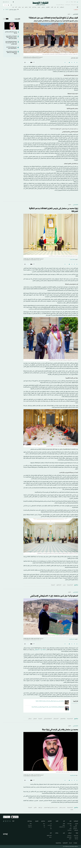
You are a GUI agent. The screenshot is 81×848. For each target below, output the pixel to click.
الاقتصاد (52, 7)
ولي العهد (40, 807)
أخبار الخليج (59, 585)
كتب (51, 823)
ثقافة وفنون (47, 7)
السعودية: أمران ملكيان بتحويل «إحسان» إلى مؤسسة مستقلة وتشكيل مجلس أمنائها (11, 37)
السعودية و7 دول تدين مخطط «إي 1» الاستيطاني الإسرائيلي (54, 596)
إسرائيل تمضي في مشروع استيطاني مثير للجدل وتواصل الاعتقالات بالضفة (50, 701)
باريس (64, 585)
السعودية (53, 585)
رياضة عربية (76, 837)
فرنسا (72, 809)
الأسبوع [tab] (4, 18)
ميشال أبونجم (72, 259)
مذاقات (31, 823)
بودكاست (19, 7)
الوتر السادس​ (50, 825)
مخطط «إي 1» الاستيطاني (40, 649)
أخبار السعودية (70, 585)
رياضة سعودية (76, 835)
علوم (44, 825)
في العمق (26, 7)
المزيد (13, 7)
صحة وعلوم (43, 7)
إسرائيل (29, 718)
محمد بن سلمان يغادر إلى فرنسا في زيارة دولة (60, 729)
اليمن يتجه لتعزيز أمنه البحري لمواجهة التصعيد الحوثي (11, 47)
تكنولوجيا (39, 7)
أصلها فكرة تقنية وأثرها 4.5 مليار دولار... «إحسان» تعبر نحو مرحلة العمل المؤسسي (11, 43)
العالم (57, 7)
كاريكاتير (64, 825)
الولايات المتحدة (69, 823)
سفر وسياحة (30, 825)
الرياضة (30, 7)
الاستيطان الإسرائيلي (48, 718)
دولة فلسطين (62, 718)
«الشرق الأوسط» (72, 639)
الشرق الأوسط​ (62, 7)
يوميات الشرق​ (34, 7)
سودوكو (50, 837)
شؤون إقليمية (76, 830)
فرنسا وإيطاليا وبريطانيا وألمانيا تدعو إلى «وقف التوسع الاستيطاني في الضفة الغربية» (48, 707)
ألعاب (16, 7)
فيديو (23, 7)
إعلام (51, 828)
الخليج (69, 14)
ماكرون (35, 807)
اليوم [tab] (7, 18)
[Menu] (77, 7)
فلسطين (35, 718)
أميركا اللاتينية (69, 830)
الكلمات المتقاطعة (49, 835)
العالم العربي (75, 14)
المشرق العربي (75, 828)
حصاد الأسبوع (69, 835)
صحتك (44, 823)
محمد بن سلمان (62, 807)
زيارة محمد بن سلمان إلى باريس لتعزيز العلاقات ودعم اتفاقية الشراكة (11, 52)
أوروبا (70, 825)
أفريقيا (70, 828)
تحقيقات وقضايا (69, 837)
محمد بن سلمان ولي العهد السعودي (51, 807)
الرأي (55, 7)
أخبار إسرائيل (55, 718)
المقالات (64, 823)
